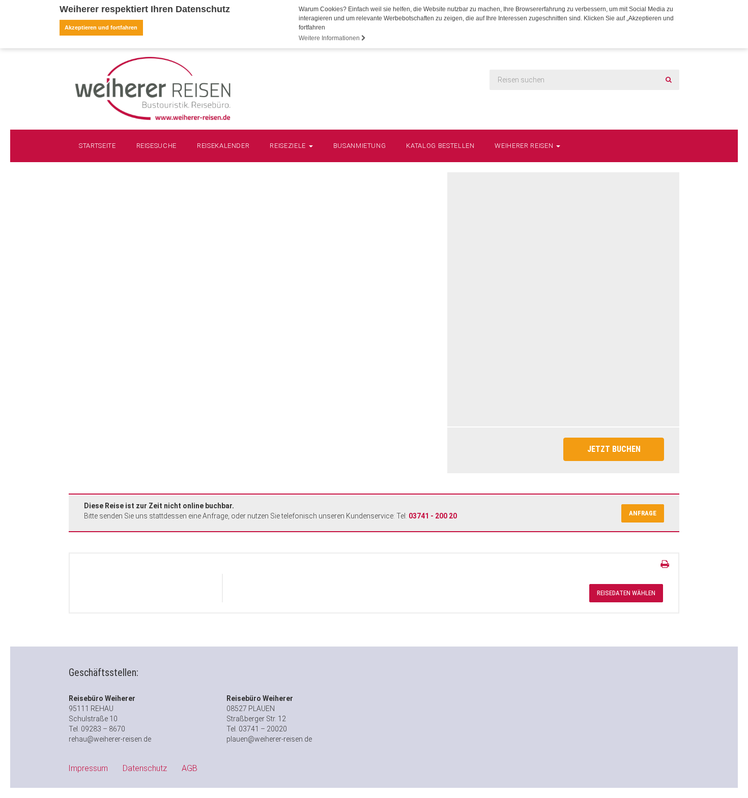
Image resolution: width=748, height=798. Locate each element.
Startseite (97, 145)
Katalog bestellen (440, 145)
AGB (189, 768)
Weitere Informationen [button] (330, 38)
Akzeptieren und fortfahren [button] (101, 27)
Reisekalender (223, 145)
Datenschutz (145, 768)
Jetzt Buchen (614, 449)
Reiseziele (288, 145)
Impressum (88, 768)
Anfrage (642, 513)
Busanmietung (359, 145)
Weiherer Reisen (525, 145)
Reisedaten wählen (626, 593)
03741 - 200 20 (433, 516)
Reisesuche (156, 145)
